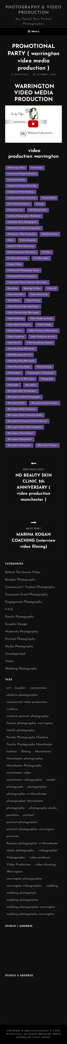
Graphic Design (16, 624)
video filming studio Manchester (23, 306)
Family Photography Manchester (29, 744)
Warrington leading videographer (24, 397)
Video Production (16, 337)
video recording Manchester (21, 349)
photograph (15, 787)
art (9, 688)
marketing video (50, 234)
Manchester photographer (25, 758)
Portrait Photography (20, 639)
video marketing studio (41, 319)
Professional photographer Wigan (23, 270)
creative (12, 709)
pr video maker (41, 258)
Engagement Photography (23, 602)
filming (39, 204)
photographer (37, 787)
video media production (19, 325)
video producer (15, 331)
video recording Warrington (21, 361)
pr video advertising (17, 258)
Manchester (43, 751)
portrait (28, 815)
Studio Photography (19, 646)
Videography (47, 379)
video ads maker (16, 294)
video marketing (15, 319)
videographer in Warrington (21, 379)
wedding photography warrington (30, 914)
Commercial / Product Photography (30, 587)
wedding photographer (23, 900)
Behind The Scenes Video (22, 572)
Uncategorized (15, 653)
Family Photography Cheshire (27, 737)
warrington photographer (24, 878)
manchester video (19, 772)
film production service (19, 204)
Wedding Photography (21, 668)
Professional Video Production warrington (27, 282)
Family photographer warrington (30, 723)
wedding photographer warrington (31, 907)
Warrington (30, 385)
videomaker (13, 385)
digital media (48, 198)
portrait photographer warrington (30, 829)
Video (9, 661)
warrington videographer (20, 439)
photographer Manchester (25, 801)
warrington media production (22, 409)
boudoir (20, 688)
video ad (51, 288)
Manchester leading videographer (24, 228)
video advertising (38, 294)
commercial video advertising (22, 186)
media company (27, 240)
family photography (21, 730)
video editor (14, 300)
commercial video (16, 180)
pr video (46, 252)
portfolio (13, 815)
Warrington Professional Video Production (27, 421)
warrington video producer (21, 433)
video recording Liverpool (39, 343)
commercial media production (22, 174)
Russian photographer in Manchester (32, 843)
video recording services (19, 355)
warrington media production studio (25, 415)
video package (44, 325)
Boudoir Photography (20, 579)
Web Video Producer (47, 445)
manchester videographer (24, 779)
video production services (43, 337)
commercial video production (22, 198)
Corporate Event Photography (26, 594)
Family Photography (19, 616)
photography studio (43, 808)
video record (14, 343)
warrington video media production (25, 427)
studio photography (20, 850)
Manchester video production (21, 234)
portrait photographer (22, 822)
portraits (13, 836)
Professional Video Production (22, 276)
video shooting (44, 367)
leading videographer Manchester (24, 216)
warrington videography (19, 445)
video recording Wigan (19, 367)
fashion (12, 751)
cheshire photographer (22, 695)
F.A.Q (9, 609)
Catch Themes (41, 1037)
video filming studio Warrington (23, 313)
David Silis (21, 75)
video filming (33, 300)
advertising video (16, 168)
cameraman (36, 168)
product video (14, 264)
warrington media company (44, 403)
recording (12, 288)
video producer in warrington (43, 331)
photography (16, 808)
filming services (15, 210)
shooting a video (32, 288)
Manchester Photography (24, 765)
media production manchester (22, 252)
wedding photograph (21, 893)
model (51, 779)
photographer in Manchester (27, 794)
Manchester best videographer (22, 222)
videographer (14, 373)
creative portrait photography (28, 716)
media (11, 240)
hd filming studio (37, 210)
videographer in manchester (40, 373)
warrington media (16, 403)
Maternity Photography (21, 631)
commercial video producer (21, 192)
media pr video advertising (21, 246)
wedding (52, 885)
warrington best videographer (22, 391)
